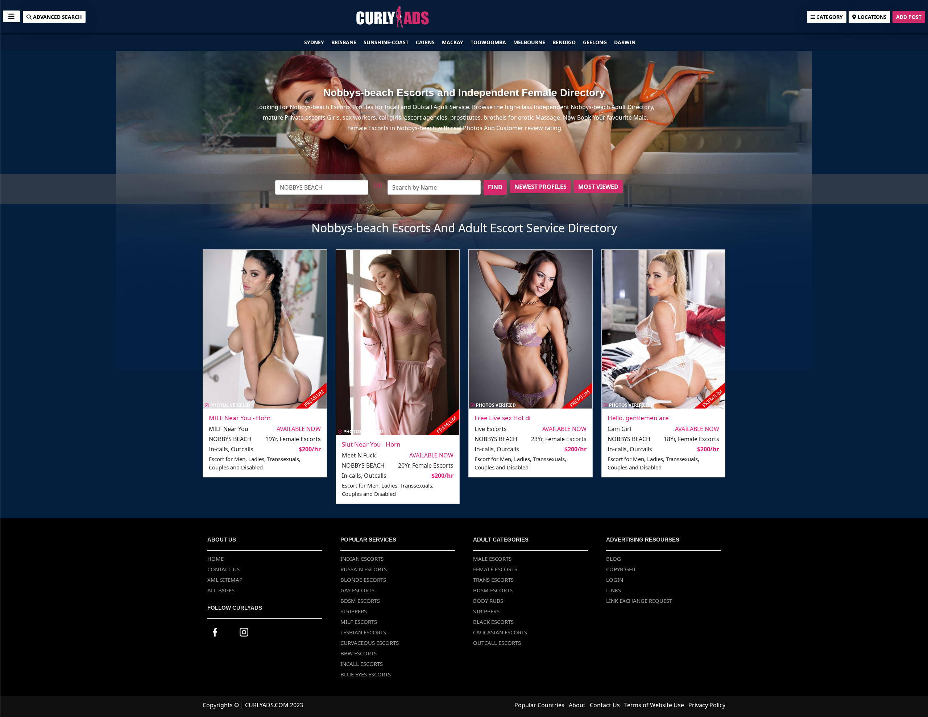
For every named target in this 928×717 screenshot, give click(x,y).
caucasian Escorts (500, 632)
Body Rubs (488, 600)
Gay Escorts (357, 590)
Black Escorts (493, 621)
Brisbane (344, 42)
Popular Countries (539, 705)
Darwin (624, 42)
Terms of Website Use (654, 705)
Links (613, 590)
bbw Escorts (358, 653)
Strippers (353, 611)
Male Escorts (492, 558)
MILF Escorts (358, 621)
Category (829, 16)
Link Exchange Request (639, 600)
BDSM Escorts (360, 600)
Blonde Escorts (363, 579)
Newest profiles (540, 187)
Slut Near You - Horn (371, 444)
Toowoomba (489, 42)
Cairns (426, 42)
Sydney (315, 42)
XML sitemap (225, 579)
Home (215, 558)
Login (614, 579)
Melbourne (530, 42)
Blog (613, 558)
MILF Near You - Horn (240, 418)
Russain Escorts (363, 569)
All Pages (221, 590)
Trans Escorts (493, 579)
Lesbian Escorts (363, 632)
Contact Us (223, 569)
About (577, 705)
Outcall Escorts (497, 642)
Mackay (453, 42)
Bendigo (564, 42)
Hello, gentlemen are (638, 418)
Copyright (621, 569)
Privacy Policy (706, 705)
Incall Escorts (361, 663)
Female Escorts (495, 569)
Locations (871, 16)
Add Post (908, 16)
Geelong (595, 42)
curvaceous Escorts (369, 642)
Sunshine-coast (387, 42)
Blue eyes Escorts (365, 674)
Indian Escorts (362, 558)
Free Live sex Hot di (502, 418)
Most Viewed (598, 187)
